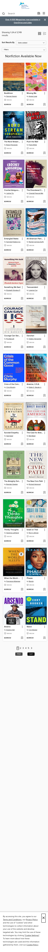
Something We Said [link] (12, 287)
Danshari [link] (30, 336)
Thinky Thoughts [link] (11, 530)
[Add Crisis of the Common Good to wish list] (22, 395)
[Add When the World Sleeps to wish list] (22, 589)
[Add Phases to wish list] (44, 589)
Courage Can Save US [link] (12, 336)
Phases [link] (30, 578)
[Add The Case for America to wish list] (44, 444)
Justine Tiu (10, 193)
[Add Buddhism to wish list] (22, 104)
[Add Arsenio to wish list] (22, 638)
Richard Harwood (35, 484)
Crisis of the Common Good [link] (12, 384)
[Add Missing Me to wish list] (44, 104)
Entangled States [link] (11, 239)
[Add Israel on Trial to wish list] (44, 541)
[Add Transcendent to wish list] (44, 298)
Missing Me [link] (31, 93)
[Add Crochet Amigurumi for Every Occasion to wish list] (22, 201)
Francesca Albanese (13, 581)
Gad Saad (9, 436)
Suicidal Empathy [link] (11, 433)
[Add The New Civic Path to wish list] (44, 492)
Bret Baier (32, 436)
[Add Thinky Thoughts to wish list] (22, 541)
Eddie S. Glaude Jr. (35, 387)
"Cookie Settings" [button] (31, 935)
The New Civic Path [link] (35, 481)
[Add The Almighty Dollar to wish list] (22, 492)
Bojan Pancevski (12, 145)
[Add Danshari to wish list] (44, 347)
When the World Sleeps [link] (12, 578)
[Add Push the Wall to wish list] (44, 153)
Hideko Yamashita (35, 339)
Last (31, 654)
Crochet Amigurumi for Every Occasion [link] (12, 190)
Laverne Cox (33, 290)
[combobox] (19, 14)
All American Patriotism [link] (35, 239)
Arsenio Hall (10, 630)
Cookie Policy (32, 945)
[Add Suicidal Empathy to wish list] (22, 444)
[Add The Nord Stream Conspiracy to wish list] (22, 153)
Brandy (31, 581)
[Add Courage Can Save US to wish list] (22, 347)
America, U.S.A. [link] (33, 384)
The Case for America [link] (35, 433)
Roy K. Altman (34, 533)
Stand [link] (29, 627)
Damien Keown (11, 96)
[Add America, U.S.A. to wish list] (44, 395)
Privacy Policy (32, 919)
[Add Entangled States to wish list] (22, 250)
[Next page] (31, 648)
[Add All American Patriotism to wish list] (44, 250)
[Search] (3, 13)
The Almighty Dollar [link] (12, 481)
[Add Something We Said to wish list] (22, 298)
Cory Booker (33, 630)
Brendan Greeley (12, 484)
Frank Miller (33, 145)
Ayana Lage (33, 96)
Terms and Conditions (12, 919)
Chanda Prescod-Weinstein (36, 193)
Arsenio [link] (7, 627)
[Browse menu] (44, 13)
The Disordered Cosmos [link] (35, 190)
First (19, 654)
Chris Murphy (10, 387)
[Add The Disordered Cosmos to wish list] (44, 201)
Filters (6, 50)
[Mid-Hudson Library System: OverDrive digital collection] (24, 5)
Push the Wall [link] (32, 142)
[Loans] (39, 14)
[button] (39, 34)
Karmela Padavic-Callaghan (14, 242)
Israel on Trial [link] (32, 530)
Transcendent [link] (32, 287)
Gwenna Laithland (12, 533)
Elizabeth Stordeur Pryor (14, 290)
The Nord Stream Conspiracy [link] (12, 142)
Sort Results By (8, 42)
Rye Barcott (10, 339)
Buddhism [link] (8, 93)
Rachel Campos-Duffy (36, 242)
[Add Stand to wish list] (44, 638)
